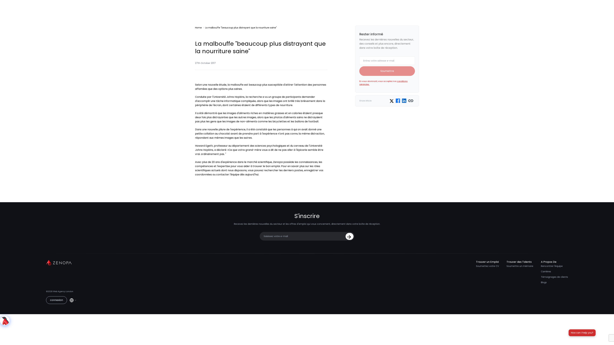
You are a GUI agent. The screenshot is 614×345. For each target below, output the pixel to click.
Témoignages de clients (554, 277)
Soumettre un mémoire (520, 266)
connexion (56, 300)
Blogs (544, 282)
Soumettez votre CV (487, 266)
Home (198, 27)
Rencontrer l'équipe (552, 266)
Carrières (546, 271)
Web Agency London (63, 291)
